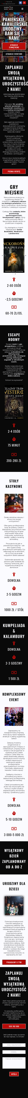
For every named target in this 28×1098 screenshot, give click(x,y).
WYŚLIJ (14, 1074)
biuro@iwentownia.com (14, 1089)
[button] (22, 9)
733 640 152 (14, 1093)
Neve (2, 1096)
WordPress (16, 1096)
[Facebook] (20, 2)
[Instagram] (24, 2)
